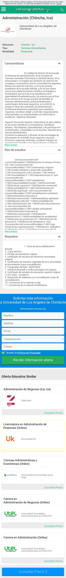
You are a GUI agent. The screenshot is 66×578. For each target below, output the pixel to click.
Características (14, 63)
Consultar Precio (53, 412)
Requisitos (11, 236)
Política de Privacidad (28, 352)
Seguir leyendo (11, 145)
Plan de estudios (15, 150)
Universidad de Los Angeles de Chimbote (38, 27)
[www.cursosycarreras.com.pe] (33, 9)
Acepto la (23, 352)
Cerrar (59, 4)
